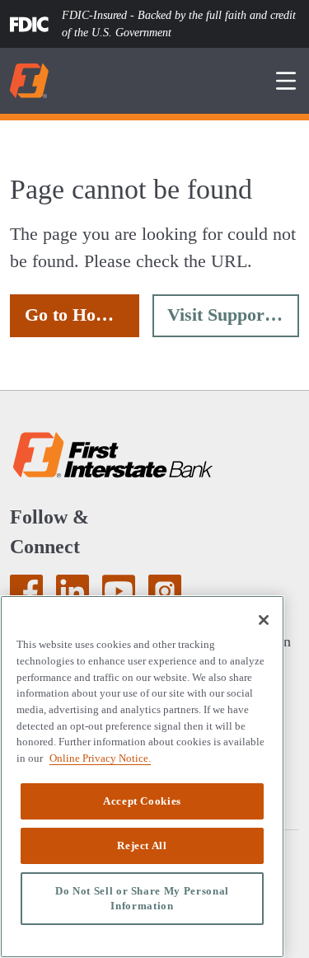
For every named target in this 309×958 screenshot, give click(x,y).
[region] (142, 776)
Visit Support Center (233, 314)
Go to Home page (82, 314)
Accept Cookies (142, 801)
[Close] (264, 620)
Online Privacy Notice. (97, 757)
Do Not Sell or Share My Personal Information (142, 898)
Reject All (142, 845)
